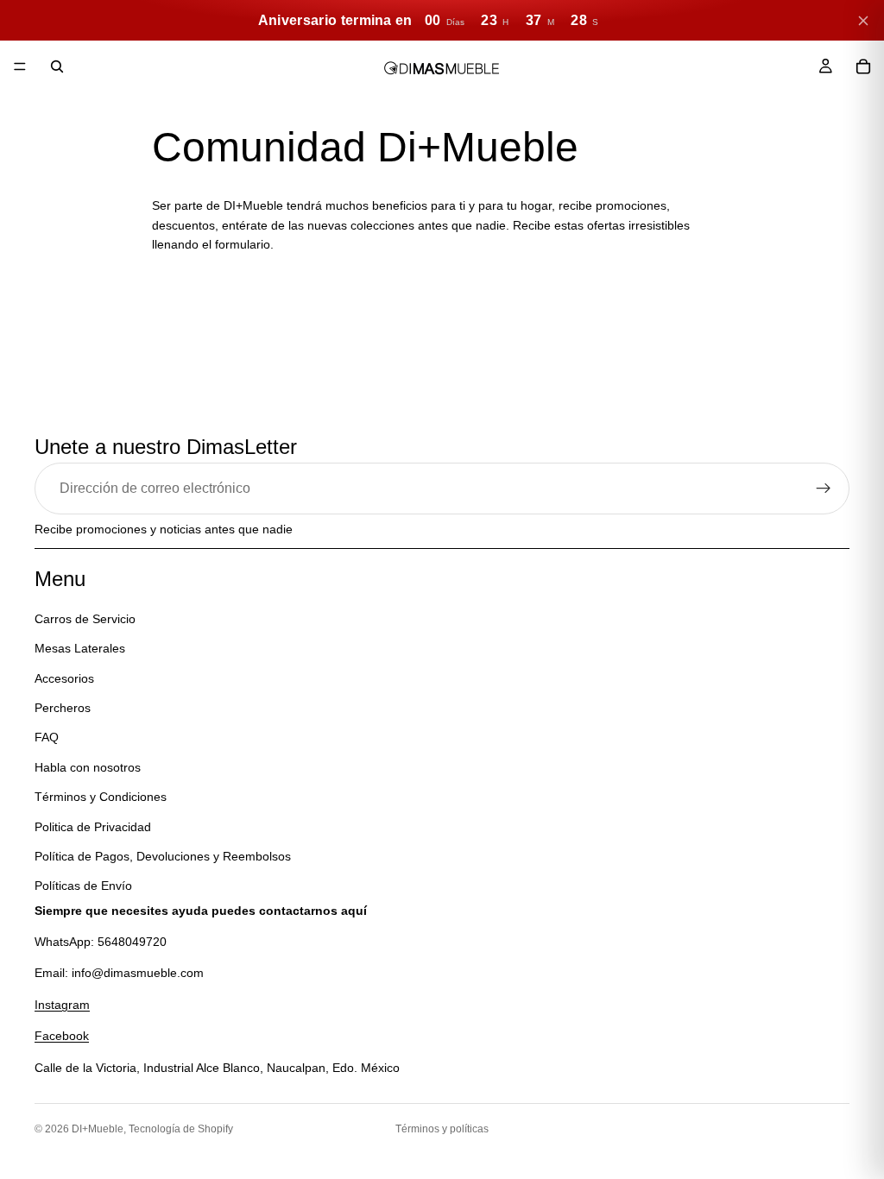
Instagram (62, 1005)
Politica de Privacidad (93, 826)
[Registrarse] (823, 488)
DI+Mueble (97, 1129)
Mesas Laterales (80, 648)
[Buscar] (57, 66)
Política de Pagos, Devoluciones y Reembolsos (163, 856)
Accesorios (64, 677)
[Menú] (20, 66)
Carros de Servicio (85, 619)
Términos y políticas (442, 1129)
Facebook (62, 1036)
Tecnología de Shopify (181, 1129)
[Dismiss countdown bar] (863, 21)
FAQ (47, 737)
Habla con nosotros (88, 767)
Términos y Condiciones (101, 797)
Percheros (63, 708)
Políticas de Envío (83, 885)
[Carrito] (863, 66)
